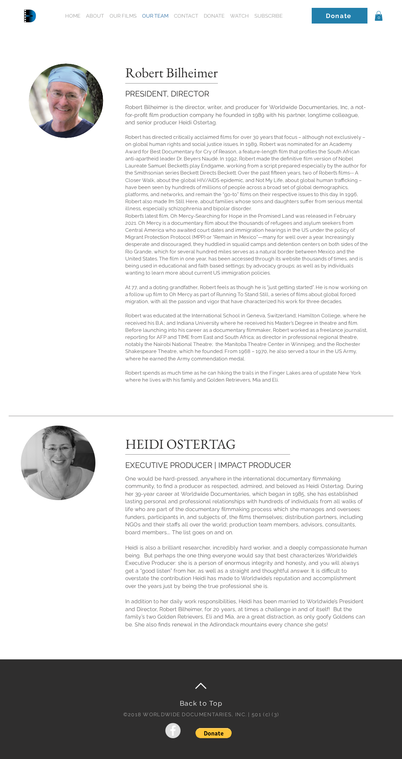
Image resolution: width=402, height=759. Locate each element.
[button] (268, 16)
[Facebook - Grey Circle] (173, 730)
